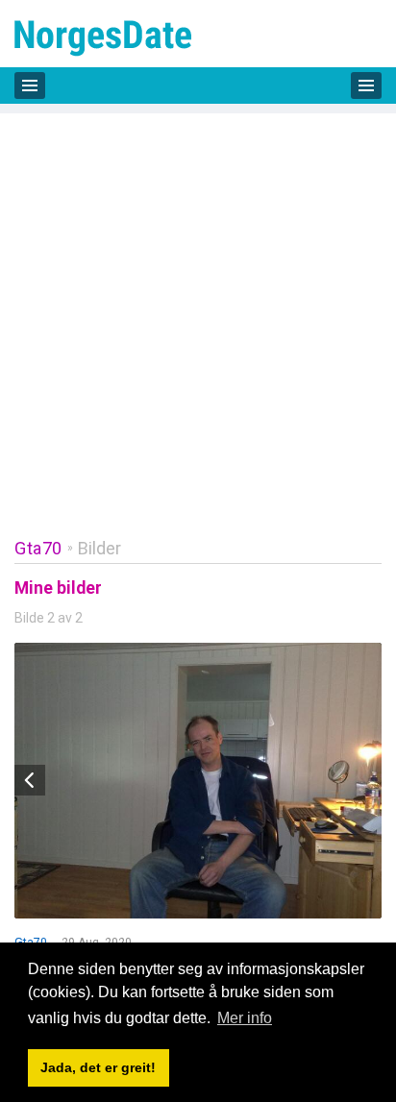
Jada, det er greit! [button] (98, 1067)
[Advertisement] (198, 311)
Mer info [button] (244, 1018)
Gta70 (38, 548)
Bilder (99, 548)
